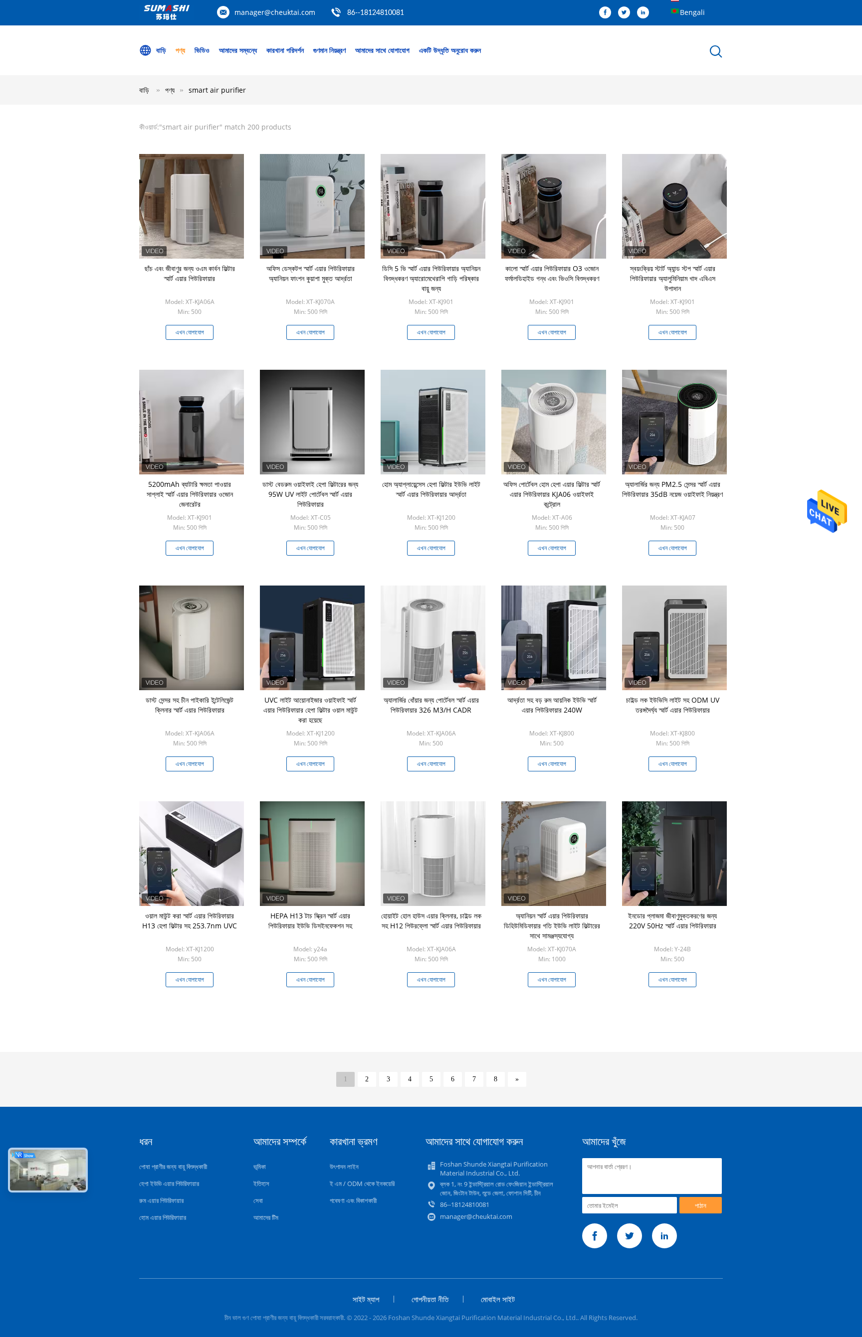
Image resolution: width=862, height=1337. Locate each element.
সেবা (258, 1200)
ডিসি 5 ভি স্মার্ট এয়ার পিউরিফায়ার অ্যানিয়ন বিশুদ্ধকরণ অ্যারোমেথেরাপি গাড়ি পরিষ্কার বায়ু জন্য (431, 278)
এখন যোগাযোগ (190, 332)
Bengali (692, 12)
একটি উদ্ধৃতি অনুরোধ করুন (450, 50)
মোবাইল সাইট (498, 1299)
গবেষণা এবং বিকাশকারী (353, 1200)
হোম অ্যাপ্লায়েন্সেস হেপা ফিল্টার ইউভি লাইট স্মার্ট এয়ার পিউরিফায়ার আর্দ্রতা (431, 489)
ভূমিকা (259, 1166)
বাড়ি (161, 50)
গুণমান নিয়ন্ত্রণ (329, 50)
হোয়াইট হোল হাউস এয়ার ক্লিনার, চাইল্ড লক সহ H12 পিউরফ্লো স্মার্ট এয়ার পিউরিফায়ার (431, 920)
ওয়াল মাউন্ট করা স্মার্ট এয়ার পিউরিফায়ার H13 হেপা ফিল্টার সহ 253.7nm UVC (189, 920)
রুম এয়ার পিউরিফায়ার (161, 1200)
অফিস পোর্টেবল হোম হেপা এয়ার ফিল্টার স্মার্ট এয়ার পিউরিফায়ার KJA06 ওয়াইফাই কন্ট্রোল (551, 494)
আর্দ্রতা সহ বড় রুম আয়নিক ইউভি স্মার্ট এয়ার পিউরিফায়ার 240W (552, 705)
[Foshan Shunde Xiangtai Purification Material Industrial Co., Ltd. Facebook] (607, 12)
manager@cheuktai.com (274, 12)
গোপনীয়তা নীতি (430, 1299)
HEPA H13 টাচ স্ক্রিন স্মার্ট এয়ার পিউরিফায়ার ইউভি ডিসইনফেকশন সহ (310, 920)
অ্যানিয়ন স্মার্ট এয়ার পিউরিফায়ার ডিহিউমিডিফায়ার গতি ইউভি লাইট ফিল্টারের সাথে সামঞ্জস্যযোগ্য (552, 925)
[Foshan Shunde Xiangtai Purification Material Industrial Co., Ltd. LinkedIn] (645, 12)
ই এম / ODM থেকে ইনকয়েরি (362, 1183)
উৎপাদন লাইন (344, 1166)
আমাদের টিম (265, 1217)
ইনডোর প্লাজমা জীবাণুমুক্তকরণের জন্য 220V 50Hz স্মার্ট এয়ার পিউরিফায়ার (672, 920)
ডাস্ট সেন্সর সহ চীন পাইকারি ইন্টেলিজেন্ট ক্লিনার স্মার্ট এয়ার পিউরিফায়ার (189, 705)
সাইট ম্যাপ (366, 1299)
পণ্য (180, 50)
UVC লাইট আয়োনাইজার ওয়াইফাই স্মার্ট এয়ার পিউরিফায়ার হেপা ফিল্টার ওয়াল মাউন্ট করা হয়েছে (310, 710)
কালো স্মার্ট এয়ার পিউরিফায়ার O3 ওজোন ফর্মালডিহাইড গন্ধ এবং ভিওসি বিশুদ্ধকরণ (552, 273)
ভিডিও (202, 50)
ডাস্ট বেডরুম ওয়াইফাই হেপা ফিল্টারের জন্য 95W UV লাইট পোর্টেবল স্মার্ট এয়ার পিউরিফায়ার (310, 494)
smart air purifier (217, 90)
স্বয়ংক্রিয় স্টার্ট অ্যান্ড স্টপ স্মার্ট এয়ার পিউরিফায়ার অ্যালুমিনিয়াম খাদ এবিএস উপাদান (672, 278)
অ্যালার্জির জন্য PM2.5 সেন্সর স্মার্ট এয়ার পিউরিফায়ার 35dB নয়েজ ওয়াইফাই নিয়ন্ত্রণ (672, 489)
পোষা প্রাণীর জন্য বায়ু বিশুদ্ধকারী (173, 1166)
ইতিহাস (261, 1183)
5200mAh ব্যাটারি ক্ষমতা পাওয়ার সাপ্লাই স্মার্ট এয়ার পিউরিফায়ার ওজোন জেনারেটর (190, 494)
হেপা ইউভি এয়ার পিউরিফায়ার (169, 1183)
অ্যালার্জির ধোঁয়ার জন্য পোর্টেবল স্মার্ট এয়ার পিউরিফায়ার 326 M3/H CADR (431, 705)
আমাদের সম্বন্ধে (238, 50)
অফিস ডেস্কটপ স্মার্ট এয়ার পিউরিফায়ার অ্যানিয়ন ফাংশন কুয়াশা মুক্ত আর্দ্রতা (310, 273)
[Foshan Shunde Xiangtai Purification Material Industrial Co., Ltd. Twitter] (626, 12)
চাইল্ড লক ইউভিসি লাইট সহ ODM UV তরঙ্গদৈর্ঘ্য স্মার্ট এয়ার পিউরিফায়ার (672, 705)
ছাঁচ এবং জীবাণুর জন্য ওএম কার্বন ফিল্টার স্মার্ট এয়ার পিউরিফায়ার (190, 273)
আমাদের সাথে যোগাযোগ (382, 50)
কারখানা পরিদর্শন (285, 50)
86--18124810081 (375, 12)
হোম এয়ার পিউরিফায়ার (162, 1217)
